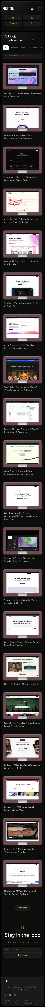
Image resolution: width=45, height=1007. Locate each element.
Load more (22, 908)
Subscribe (22, 955)
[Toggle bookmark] (31, 67)
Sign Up (13, 23)
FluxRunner (24, 989)
